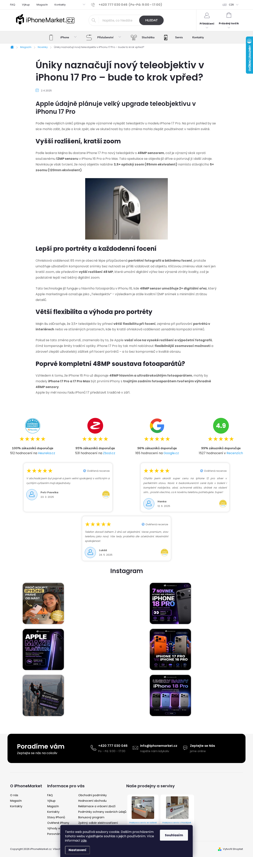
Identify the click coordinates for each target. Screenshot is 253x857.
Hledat (151, 20)
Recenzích (235, 453)
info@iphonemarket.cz (158, 745)
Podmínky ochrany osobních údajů (102, 812)
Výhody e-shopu (58, 828)
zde (84, 840)
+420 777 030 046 (112, 745)
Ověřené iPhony (58, 823)
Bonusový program (91, 817)
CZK (231, 5)
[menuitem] (62, 37)
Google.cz (171, 453)
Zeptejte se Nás (202, 745)
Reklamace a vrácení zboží (96, 806)
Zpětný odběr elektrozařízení (98, 823)
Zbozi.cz (109, 453)
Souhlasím (174, 835)
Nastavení (77, 850)
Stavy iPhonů (56, 817)
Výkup (26, 5)
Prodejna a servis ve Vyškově (143, 822)
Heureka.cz (46, 453)
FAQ (12, 5)
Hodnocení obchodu (92, 801)
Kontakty (60, 5)
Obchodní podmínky (92, 795)
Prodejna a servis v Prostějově (176, 822)
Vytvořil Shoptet (233, 849)
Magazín (42, 5)
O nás (14, 795)
